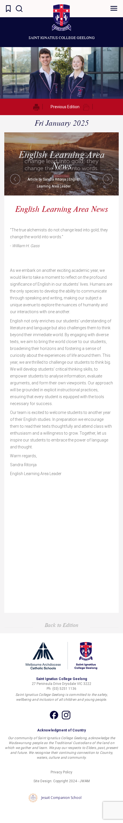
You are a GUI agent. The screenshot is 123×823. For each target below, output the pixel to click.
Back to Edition (61, 624)
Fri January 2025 (62, 123)
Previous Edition (65, 106)
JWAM (85, 781)
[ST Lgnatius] (61, 17)
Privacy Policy (61, 772)
